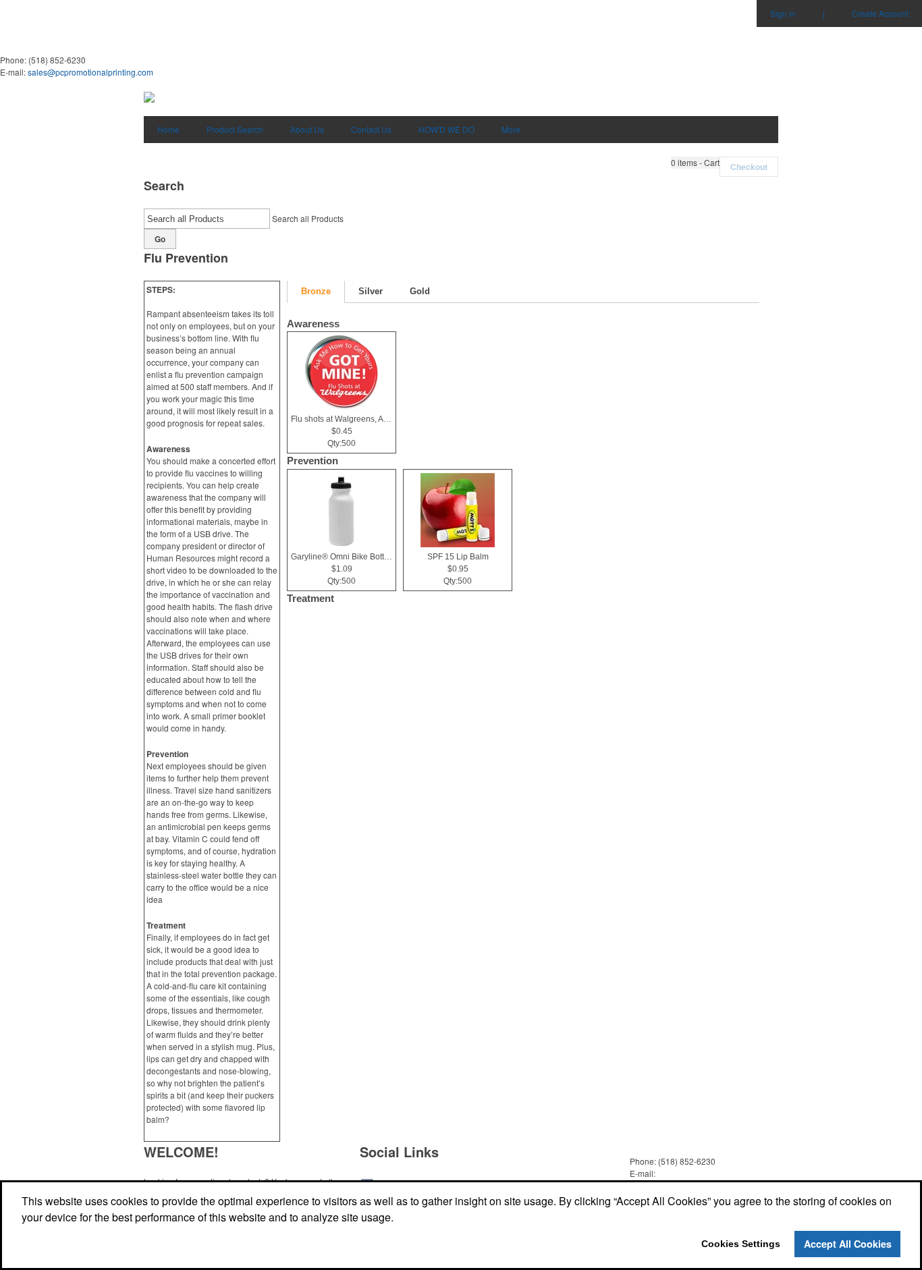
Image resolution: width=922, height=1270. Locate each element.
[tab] (316, 292)
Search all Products (308, 218)
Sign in (783, 13)
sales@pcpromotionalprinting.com (90, 72)
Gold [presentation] (420, 291)
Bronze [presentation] (316, 291)
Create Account (880, 13)
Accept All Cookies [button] (848, 1243)
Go (160, 239)
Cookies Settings (740, 1243)
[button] (695, 163)
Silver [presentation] (370, 291)
